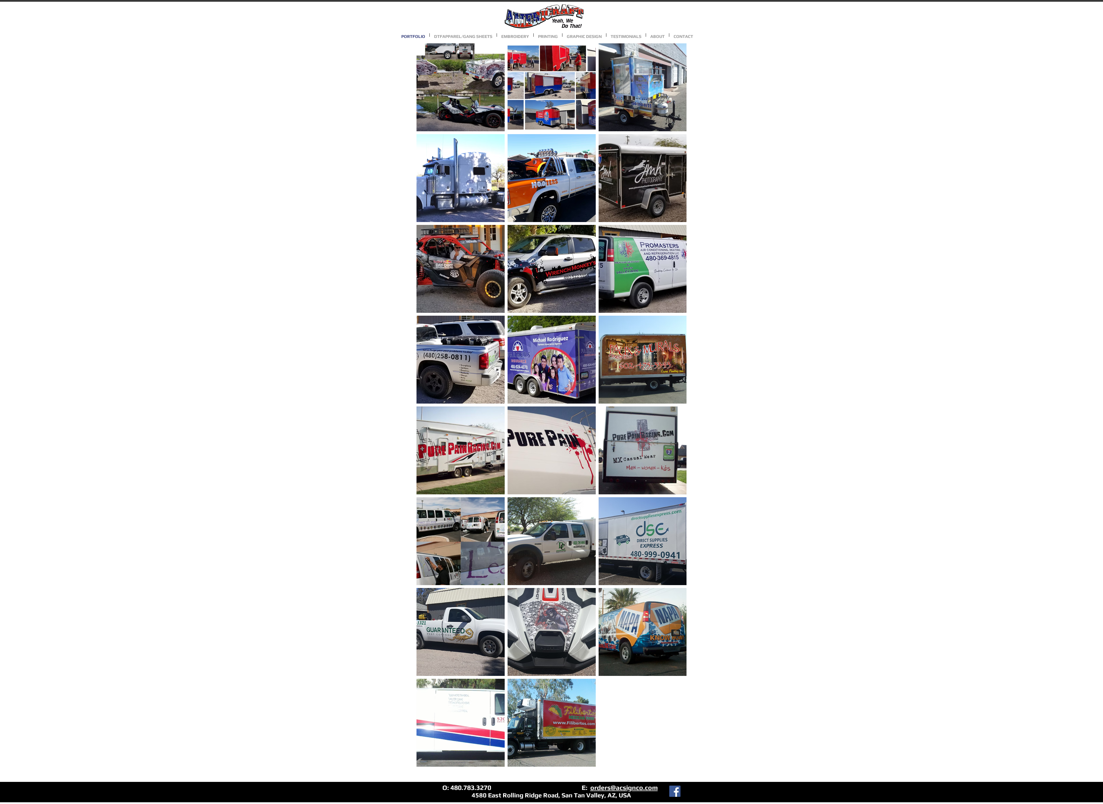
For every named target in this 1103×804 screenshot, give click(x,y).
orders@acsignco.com (624, 787)
